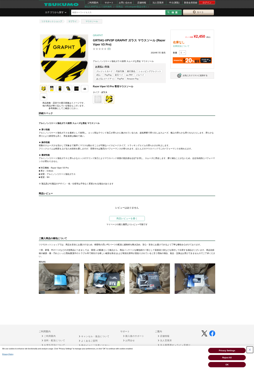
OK (227, 364)
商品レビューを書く (127, 218)
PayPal (120, 79)
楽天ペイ (119, 75)
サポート (109, 2)
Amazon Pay (133, 79)
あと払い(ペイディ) (105, 79)
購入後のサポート (134, 336)
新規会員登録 (190, 2)
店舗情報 (141, 2)
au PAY (129, 75)
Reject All (227, 357)
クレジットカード (104, 71)
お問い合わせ (125, 2)
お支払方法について (54, 345)
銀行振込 (131, 71)
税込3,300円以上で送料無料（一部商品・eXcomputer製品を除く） (117, 6)
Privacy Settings (227, 350)
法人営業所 (158, 2)
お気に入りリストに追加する (195, 75)
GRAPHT (98, 35)
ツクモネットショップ (51, 21)
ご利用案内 (92, 2)
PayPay (108, 75)
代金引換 (120, 71)
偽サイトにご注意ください (95, 345)
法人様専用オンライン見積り (175, 345)
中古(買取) (174, 2)
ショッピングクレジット (149, 71)
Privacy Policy (7, 354)
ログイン (207, 2)
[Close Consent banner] (250, 350)
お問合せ (130, 340)
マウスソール (92, 21)
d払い (99, 75)
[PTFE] (98, 99)
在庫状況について (181, 46)
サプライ (72, 21)
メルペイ (140, 75)
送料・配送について (54, 340)
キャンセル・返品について (95, 336)
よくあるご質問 (89, 341)
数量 (175, 53)
